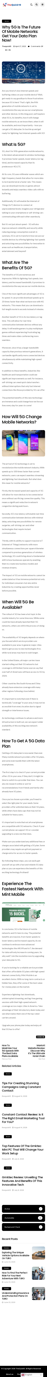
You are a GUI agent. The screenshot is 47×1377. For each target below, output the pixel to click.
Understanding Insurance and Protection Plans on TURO (15, 1295)
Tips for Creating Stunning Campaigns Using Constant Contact (21, 1087)
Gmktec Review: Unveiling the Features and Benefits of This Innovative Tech (22, 1181)
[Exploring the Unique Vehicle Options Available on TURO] (38, 1253)
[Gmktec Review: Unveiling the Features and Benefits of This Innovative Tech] (23, 1168)
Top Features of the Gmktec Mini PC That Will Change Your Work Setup (22, 1149)
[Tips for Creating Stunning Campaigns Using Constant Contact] (23, 1074)
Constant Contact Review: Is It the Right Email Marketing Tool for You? (23, 1118)
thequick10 (6, 46)
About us (9, 1374)
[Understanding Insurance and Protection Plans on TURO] (38, 1293)
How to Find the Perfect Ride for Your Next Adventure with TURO (14, 1275)
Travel (6, 1248)
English (28, 1375)
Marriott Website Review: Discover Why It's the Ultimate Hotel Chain (36, 1052)
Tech (7, 21)
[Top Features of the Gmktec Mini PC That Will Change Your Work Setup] (23, 1137)
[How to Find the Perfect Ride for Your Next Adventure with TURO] (38, 1273)
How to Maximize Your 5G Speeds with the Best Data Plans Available (10, 1052)
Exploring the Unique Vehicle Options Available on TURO (15, 1255)
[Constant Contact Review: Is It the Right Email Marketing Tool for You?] (23, 1106)
